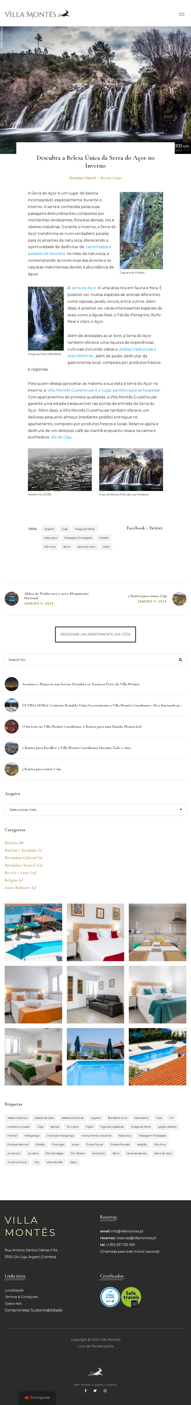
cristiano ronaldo (18, 1126)
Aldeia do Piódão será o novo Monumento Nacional (56, 595)
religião (142, 1144)
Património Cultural (21, 858)
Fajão (89, 1126)
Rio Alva (50, 546)
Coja (64, 529)
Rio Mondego (54, 1153)
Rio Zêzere (78, 1153)
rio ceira (33, 1153)
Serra (66, 546)
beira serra (142, 1118)
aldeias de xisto (44, 1118)
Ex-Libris (72, 1126)
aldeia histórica (17, 1118)
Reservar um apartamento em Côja (95, 634)
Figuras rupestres (112, 1126)
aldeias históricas (72, 1118)
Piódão (104, 537)
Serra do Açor (87, 546)
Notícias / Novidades (21, 850)
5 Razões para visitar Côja (147, 596)
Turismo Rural (17, 1162)
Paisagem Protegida (78, 537)
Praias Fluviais (120, 1144)
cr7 (172, 1118)
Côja (40, 1126)
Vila (36, 1162)
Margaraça (32, 1135)
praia (75, 1144)
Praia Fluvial (94, 1144)
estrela (55, 1126)
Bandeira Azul (117, 1118)
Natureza (50, 537)
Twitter (156, 528)
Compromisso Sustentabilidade (33, 1310)
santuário (98, 1153)
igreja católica (167, 1126)
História (11, 843)
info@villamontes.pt (127, 1231)
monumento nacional (96, 1135)
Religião (11, 880)
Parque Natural (17, 1144)
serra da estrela (137, 1153)
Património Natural (82, 178)
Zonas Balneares (18, 887)
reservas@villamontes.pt (136, 1238)
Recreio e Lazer (111, 178)
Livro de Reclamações (96, 1346)
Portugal (58, 1144)
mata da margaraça (60, 1135)
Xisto (106, 546)
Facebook (136, 528)
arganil (49, 529)
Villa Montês (55, 1162)
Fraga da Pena (85, 529)
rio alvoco (13, 1153)
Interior (12, 1135)
